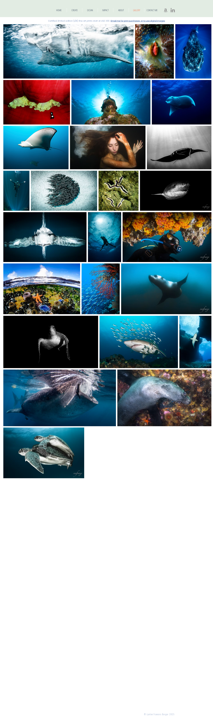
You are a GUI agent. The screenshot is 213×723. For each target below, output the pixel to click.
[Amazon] (166, 10)
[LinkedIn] (173, 10)
